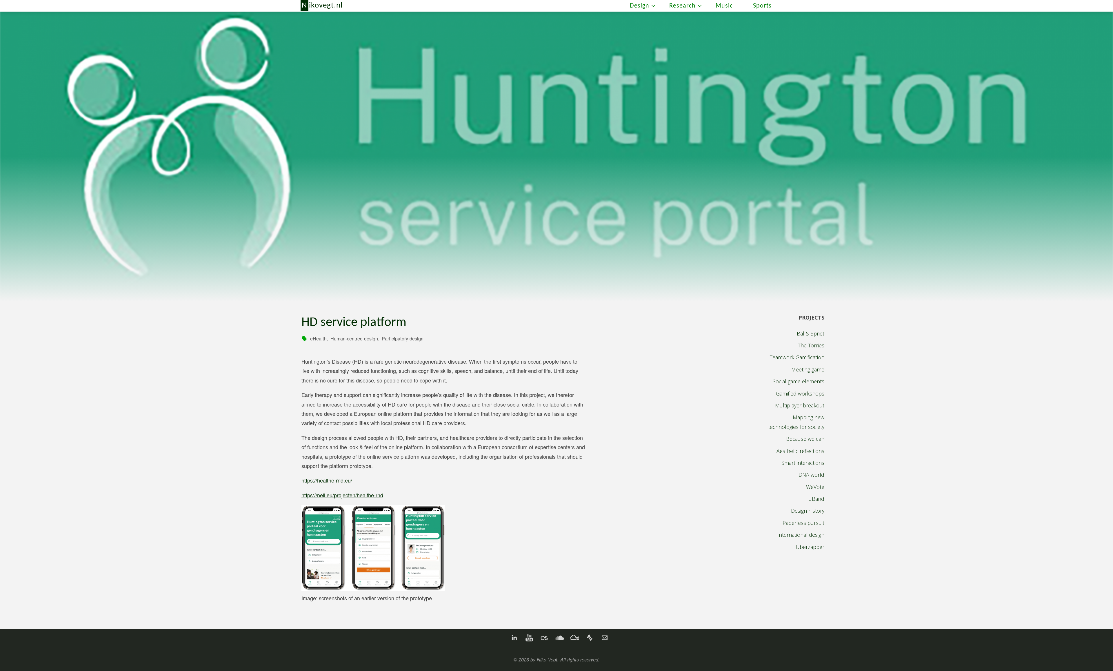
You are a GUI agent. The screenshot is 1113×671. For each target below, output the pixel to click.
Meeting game (807, 369)
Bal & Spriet (810, 333)
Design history (807, 510)
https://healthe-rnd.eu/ (326, 480)
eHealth (318, 338)
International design (800, 534)
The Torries (811, 345)
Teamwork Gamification (797, 357)
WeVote (815, 486)
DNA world (811, 474)
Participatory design (402, 338)
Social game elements (798, 381)
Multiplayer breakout (799, 405)
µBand (816, 498)
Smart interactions (802, 462)
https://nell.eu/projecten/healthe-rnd (342, 495)
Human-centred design (354, 338)
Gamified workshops (800, 393)
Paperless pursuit (803, 522)
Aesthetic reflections (800, 450)
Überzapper (810, 546)
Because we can (805, 438)
